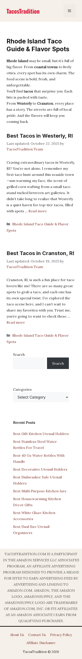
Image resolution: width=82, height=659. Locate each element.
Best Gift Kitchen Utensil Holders (41, 434)
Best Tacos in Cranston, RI (40, 253)
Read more (37, 211)
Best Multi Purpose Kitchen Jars (39, 491)
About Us (17, 635)
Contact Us (37, 635)
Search (19, 354)
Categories (22, 389)
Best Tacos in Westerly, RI (40, 136)
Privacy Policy (61, 635)
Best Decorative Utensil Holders (40, 469)
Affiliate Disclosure (41, 643)
